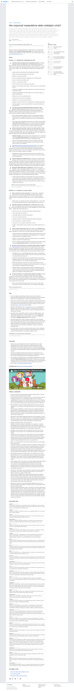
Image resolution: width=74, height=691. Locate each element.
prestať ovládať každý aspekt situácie (25, 363)
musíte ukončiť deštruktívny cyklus (15, 54)
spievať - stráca (19, 304)
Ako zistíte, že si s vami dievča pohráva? (24, 366)
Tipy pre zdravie (56, 684)
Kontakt (39, 687)
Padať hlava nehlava (16, 246)
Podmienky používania (42, 684)
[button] (10, 679)
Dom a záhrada (42, 1)
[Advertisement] (37, 13)
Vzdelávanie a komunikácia (31, 1)
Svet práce (48, 1)
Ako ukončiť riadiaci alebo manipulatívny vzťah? (20, 671)
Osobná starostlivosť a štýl (17, 1)
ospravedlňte (28, 306)
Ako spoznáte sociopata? (15, 673)
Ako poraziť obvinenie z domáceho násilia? (19, 675)
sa (21, 253)
